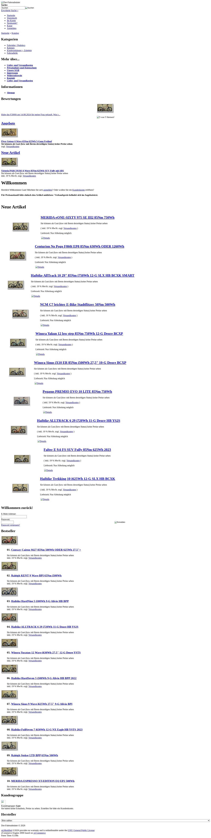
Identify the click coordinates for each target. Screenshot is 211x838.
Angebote (8, 123)
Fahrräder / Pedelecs (16, 45)
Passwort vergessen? (10, 525)
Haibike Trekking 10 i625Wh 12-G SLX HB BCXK (77, 479)
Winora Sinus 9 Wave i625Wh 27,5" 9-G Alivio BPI (41, 703)
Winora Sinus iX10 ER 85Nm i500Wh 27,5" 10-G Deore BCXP (80, 362)
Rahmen (10, 48)
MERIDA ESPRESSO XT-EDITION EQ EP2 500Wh (42, 780)
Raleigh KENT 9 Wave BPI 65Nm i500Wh (36, 575)
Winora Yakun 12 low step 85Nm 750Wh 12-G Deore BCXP (79, 333)
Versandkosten (12, 146)
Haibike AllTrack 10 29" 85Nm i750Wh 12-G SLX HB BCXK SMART (82, 275)
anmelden (47, 190)
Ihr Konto (11, 20)
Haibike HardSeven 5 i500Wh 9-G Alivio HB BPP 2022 (44, 678)
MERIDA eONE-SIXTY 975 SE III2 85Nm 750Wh (77, 217)
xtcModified (6, 830)
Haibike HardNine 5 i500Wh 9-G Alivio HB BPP (40, 601)
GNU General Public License (81, 830)
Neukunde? (12, 23)
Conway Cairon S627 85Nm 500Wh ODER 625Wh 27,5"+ (46, 549)
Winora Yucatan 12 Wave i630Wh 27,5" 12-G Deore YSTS (46, 652)
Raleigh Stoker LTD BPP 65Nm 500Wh (34, 755)
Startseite (11, 15)
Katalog (15, 33)
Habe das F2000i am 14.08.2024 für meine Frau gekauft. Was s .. (30, 114)
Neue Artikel (10, 152)
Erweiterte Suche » (9, 10)
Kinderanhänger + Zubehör (19, 50)
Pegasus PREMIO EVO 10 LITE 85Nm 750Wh (77, 391)
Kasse (9, 25)
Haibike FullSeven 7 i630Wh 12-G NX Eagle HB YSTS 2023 (47, 729)
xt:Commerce (39, 833)
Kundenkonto (78, 190)
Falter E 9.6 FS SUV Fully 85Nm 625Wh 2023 (77, 449)
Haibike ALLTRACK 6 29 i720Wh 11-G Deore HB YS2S (78, 420)
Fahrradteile (12, 53)
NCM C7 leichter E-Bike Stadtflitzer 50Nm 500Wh (77, 304)
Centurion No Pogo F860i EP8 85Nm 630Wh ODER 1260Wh (79, 246)
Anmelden (11, 28)
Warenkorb (12, 18)
